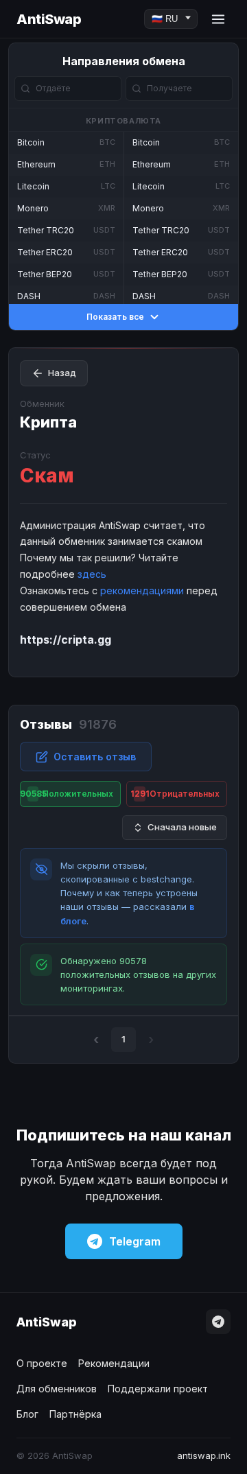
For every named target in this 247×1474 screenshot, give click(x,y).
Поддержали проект (158, 1388)
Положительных (66, 793)
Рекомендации (114, 1363)
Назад (62, 372)
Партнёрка (75, 1414)
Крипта (48, 422)
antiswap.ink (204, 1455)
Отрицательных (175, 793)
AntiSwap (48, 19)
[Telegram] (218, 1321)
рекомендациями (142, 590)
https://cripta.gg (65, 639)
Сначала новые (182, 826)
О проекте (41, 1363)
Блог (27, 1414)
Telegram (135, 1241)
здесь (92, 574)
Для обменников (56, 1388)
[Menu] (218, 19)
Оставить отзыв (95, 756)
